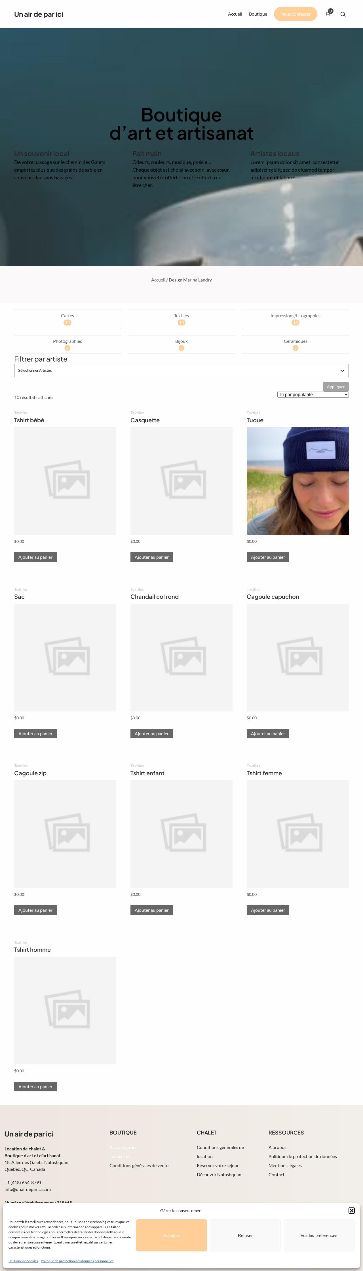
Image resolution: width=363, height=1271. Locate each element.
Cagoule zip (30, 772)
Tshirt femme (264, 772)
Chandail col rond (154, 596)
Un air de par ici (38, 14)
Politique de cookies (23, 1261)
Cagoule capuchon (273, 596)
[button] (351, 1210)
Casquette (145, 419)
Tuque (255, 419)
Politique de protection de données (303, 1156)
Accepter (171, 1235)
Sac (19, 596)
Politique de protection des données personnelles (77, 1261)
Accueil (235, 13)
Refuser (245, 1235)
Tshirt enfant (147, 772)
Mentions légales (285, 1165)
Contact (276, 1174)
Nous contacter (295, 13)
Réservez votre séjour (218, 1165)
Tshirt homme (32, 949)
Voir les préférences (319, 1235)
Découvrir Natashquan (219, 1174)
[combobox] (179, 370)
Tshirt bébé (29, 419)
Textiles (21, 412)
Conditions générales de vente (138, 1165)
